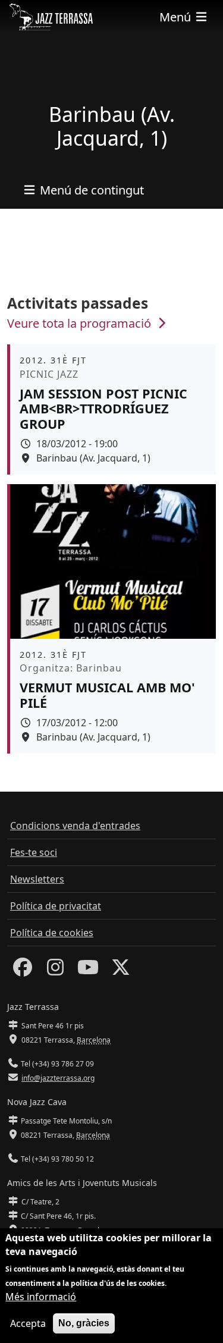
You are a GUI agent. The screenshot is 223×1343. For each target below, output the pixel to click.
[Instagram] (55, 970)
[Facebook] (22, 970)
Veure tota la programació (80, 323)
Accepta (28, 1323)
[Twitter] (121, 970)
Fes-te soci (33, 852)
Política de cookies (51, 932)
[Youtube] (88, 970)
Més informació (40, 1296)
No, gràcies (83, 1323)
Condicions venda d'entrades (75, 825)
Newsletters (37, 879)
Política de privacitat (55, 905)
